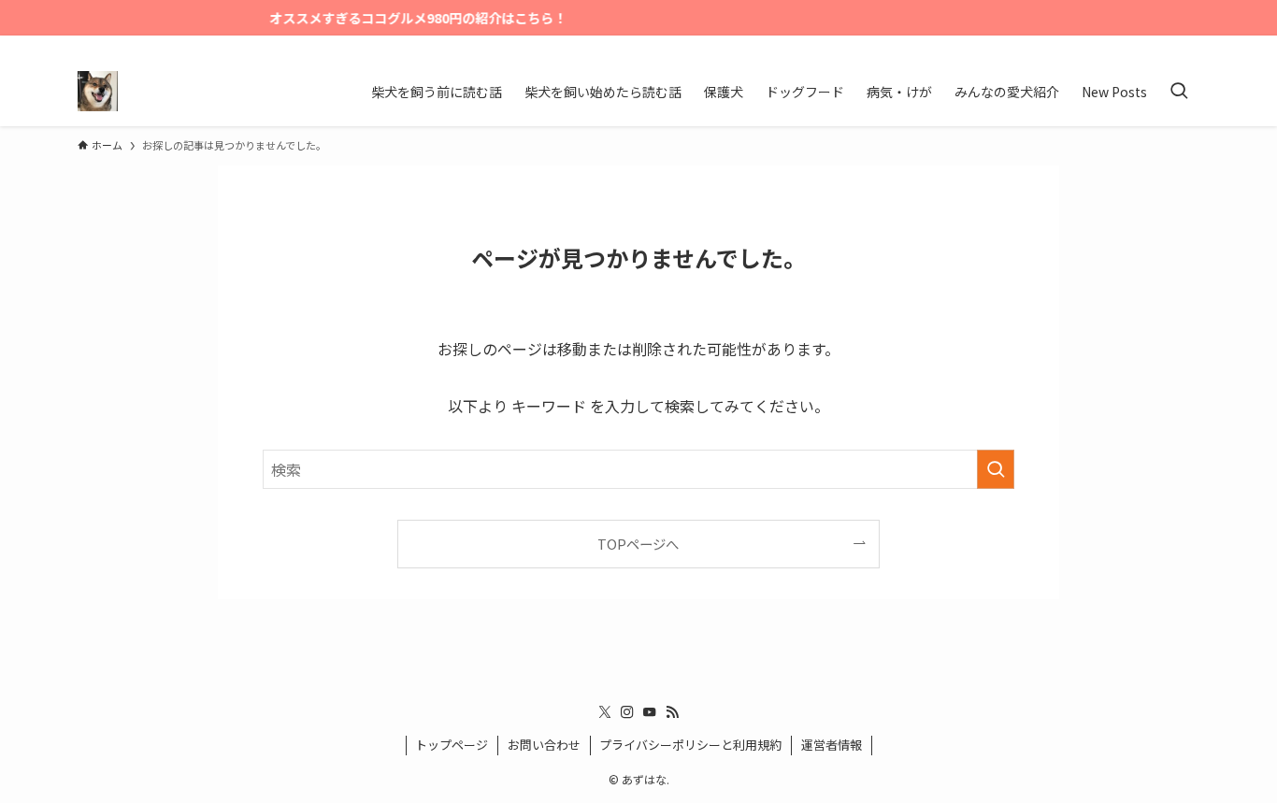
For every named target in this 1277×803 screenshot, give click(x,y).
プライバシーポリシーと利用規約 (690, 744)
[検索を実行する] (995, 469)
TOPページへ (638, 543)
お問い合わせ (544, 744)
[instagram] (1138, 46)
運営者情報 (831, 744)
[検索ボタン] (1178, 91)
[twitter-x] (1114, 46)
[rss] (1187, 46)
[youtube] (1163, 46)
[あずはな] (98, 91)
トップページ (451, 744)
